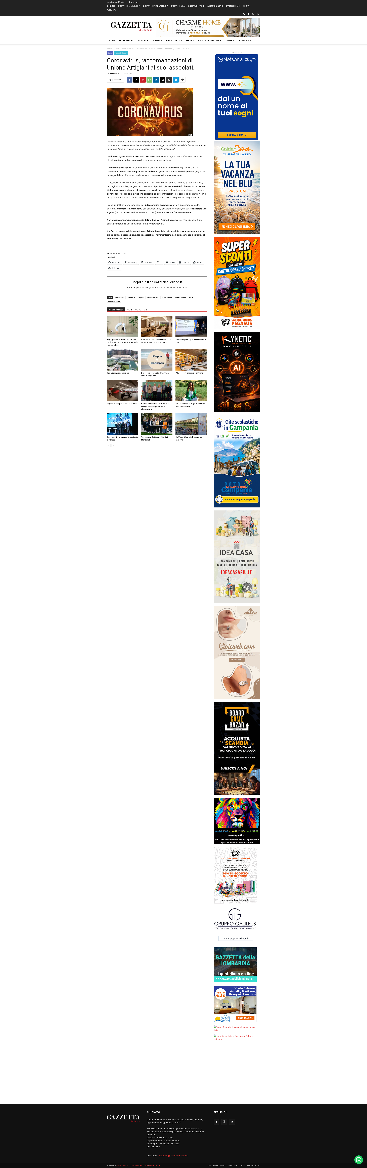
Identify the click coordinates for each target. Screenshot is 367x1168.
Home (112, 40)
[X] (136, 80)
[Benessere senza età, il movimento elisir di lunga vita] (156, 360)
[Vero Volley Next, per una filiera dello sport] (191, 326)
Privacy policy (233, 1165)
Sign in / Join (133, 2)
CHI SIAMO (111, 6)
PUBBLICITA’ (111, 10)
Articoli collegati (116, 310)
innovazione (121, 1165)
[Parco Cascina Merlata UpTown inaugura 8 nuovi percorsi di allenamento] (156, 390)
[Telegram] (176, 80)
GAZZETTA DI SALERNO (214, 6)
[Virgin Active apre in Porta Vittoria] (122, 390)
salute (191, 298)
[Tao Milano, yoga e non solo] (122, 360)
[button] (244, 14)
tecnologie (144, 1165)
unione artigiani (114, 301)
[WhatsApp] (149, 80)
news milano (167, 298)
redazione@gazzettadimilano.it (173, 1155)
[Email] (162, 80)
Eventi (156, 40)
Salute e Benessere (208, 40)
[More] (182, 80)
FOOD (189, 40)
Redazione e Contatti (216, 1165)
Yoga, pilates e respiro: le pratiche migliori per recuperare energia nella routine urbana (122, 342)
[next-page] (113, 445)
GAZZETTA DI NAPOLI (196, 6)
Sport (229, 40)
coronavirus (119, 298)
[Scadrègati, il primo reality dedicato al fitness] (122, 424)
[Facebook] (248, 14)
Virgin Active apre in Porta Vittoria (121, 403)
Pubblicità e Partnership (250, 1165)
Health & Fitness (128, 48)
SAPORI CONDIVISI (233, 6)
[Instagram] (253, 14)
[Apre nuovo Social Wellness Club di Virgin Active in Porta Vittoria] (156, 326)
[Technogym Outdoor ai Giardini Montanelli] (156, 424)
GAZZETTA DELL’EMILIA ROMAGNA (155, 6)
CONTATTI (246, 6)
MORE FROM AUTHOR (137, 310)
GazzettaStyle (174, 40)
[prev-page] (109, 445)
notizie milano (180, 298)
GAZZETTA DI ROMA (178, 6)
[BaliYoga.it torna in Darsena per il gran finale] (191, 424)
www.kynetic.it (154, 1165)
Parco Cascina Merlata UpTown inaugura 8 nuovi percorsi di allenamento (154, 406)
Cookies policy (153, 1146)
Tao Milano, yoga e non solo (118, 373)
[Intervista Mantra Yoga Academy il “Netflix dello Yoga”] (191, 390)
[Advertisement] (236, 1074)
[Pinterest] (143, 80)
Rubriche (244, 40)
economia (131, 298)
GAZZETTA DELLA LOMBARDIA (129, 6)
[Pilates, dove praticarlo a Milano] (191, 360)
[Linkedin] (258, 14)
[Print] (169, 80)
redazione (113, 73)
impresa (141, 298)
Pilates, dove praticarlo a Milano (189, 373)
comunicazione (133, 1165)
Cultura (141, 40)
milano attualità (153, 298)
